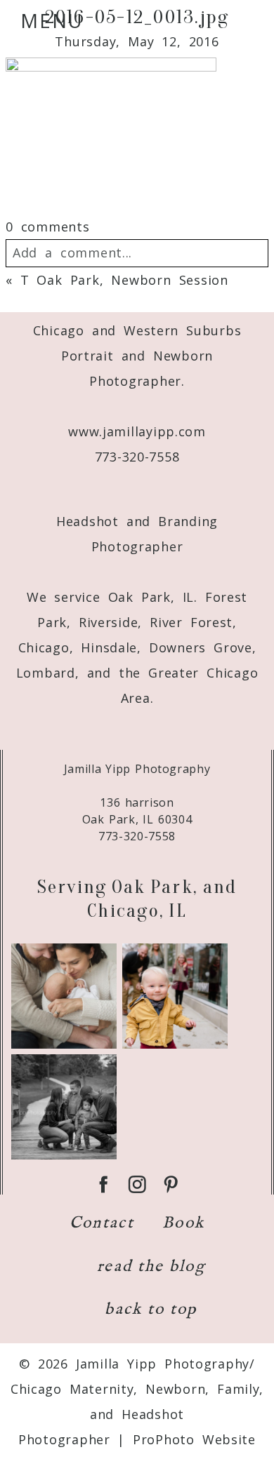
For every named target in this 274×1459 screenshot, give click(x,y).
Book (183, 1223)
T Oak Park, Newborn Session (124, 279)
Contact (102, 1223)
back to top (151, 1309)
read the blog (151, 1266)
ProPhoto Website (194, 1439)
